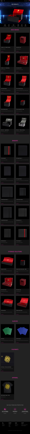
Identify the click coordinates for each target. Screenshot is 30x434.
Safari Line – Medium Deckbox (20, 129)
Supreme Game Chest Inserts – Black (21, 269)
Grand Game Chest (18, 67)
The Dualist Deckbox (4, 88)
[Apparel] (25, 25)
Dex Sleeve (2, 338)
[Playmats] (22, 25)
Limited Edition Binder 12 (4, 199)
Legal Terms (18, 430)
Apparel (25, 26)
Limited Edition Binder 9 (4, 220)
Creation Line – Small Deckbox (5, 67)
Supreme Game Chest (19, 310)
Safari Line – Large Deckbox (5, 129)
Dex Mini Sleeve (18, 338)
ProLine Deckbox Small (4, 109)
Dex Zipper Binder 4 (4, 178)
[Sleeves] (18, 25)
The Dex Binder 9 (3, 158)
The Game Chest (3, 310)
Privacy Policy (20, 430)
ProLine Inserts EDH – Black (20, 109)
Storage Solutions (13, 26)
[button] (4, 0)
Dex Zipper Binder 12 (19, 158)
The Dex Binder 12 (18, 240)
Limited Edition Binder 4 (19, 199)
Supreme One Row (3, 269)
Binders (9, 26)
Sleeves (18, 26)
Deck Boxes (5, 26)
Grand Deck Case (18, 47)
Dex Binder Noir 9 (3, 240)
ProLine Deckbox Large (19, 88)
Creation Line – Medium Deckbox (5, 47)
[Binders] (9, 25)
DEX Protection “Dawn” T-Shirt (5, 395)
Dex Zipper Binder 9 (19, 178)
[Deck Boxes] (5, 25)
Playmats (22, 26)
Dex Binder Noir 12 (19, 220)
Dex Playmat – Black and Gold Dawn (6, 366)
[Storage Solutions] (13, 25)
